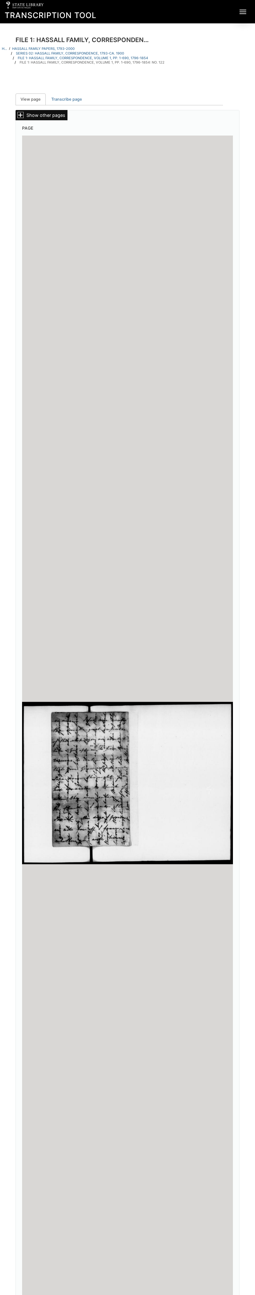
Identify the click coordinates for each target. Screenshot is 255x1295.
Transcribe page (66, 99)
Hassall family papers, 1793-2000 (43, 48)
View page (33, 99)
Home (4, 48)
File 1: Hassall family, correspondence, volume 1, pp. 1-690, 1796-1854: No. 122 (92, 62)
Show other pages (45, 115)
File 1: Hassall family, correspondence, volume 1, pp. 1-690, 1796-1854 (83, 58)
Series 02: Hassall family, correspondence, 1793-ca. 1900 (70, 53)
